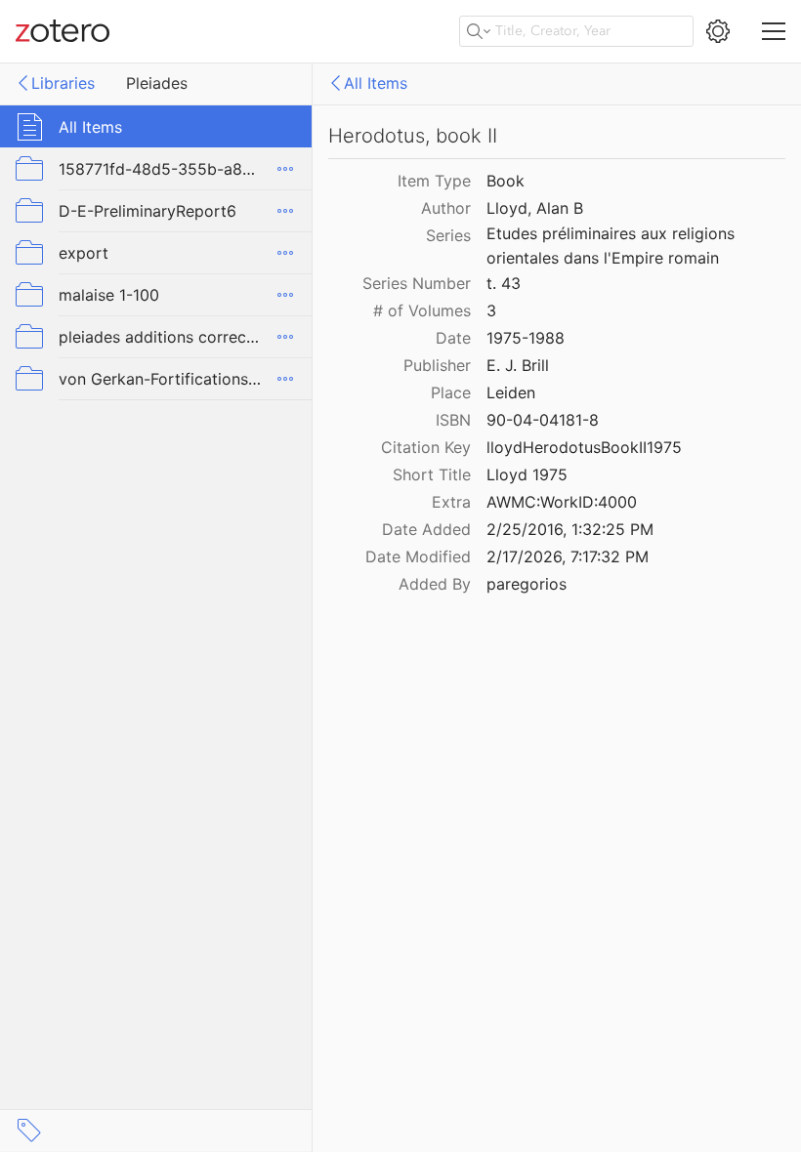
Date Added (426, 529)
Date (453, 338)
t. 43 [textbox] (503, 283)
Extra (451, 502)
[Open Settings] (717, 31)
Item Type (434, 180)
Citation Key (426, 447)
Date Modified (418, 556)
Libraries (63, 83)
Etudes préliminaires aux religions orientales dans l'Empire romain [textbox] (612, 245)
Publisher (437, 365)
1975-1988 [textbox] (525, 338)
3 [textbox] (491, 310)
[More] (285, 169)
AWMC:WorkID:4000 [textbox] (561, 502)
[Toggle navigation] (773, 31)
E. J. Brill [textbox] (517, 365)
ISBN (453, 420)
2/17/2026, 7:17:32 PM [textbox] (567, 556)
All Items (375, 83)
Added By (435, 584)
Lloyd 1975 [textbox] (527, 474)
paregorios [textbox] (526, 584)
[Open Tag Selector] (29, 1130)
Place (451, 392)
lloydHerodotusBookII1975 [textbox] (584, 447)
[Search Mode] (478, 31)
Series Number (416, 283)
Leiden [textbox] (510, 392)
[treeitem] (156, 126)
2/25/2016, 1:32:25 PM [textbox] (569, 529)
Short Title (432, 474)
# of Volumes (422, 310)
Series (448, 235)
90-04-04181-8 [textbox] (542, 420)
